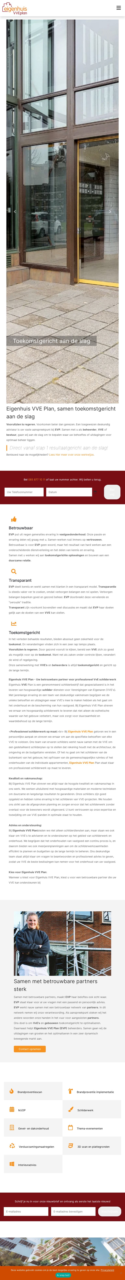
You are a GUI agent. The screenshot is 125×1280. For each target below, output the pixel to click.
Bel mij (112, 492)
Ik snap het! (63, 1275)
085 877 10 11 (36, 479)
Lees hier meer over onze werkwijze (71, 454)
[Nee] (121, 1273)
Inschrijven (109, 1211)
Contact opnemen (30, 1049)
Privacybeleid (107, 1270)
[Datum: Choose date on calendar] (95, 492)
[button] (14, 211)
